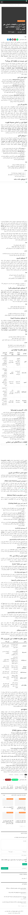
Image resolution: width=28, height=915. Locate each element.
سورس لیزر (21, 489)
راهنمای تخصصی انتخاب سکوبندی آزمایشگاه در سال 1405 (16, 888)
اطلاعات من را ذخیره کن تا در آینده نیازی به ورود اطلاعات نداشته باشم (14, 860)
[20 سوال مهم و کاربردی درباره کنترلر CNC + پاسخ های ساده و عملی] (7, 815)
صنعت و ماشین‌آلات (21, 20)
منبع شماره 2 (16, 774)
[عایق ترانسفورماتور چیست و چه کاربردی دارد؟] (20, 802)
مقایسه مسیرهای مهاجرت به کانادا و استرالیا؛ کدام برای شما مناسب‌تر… (14, 902)
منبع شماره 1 (22, 774)
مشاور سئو (24, 878)
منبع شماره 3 (11, 774)
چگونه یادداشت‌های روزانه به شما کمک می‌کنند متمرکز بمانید (21, 788)
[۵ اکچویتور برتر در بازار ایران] (7, 802)
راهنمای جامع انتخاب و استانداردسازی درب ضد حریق (7, 787)
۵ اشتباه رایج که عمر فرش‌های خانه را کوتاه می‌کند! (17, 892)
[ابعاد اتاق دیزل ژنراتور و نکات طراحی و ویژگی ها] (20, 815)
